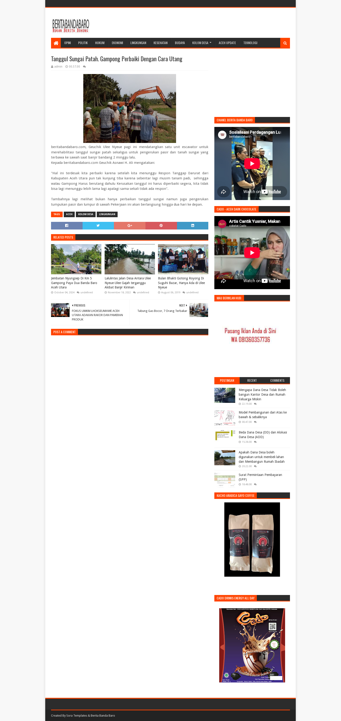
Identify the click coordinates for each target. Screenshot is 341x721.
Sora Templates (76, 715)
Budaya (180, 42)
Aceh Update (227, 42)
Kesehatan (160, 42)
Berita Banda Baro (103, 715)
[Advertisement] (205, 22)
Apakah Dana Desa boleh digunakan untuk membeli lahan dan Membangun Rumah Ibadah (262, 456)
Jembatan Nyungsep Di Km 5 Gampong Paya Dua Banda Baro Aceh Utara (74, 282)
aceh (69, 214)
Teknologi (250, 42)
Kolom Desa (200, 42)
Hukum (99, 42)
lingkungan (107, 214)
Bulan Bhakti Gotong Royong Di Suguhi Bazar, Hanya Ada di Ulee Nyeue (181, 282)
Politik (83, 42)
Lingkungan (138, 42)
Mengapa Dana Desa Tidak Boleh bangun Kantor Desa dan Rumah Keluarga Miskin (262, 394)
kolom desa (85, 214)
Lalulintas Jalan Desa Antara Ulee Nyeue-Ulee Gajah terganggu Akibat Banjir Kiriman (128, 282)
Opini (67, 42)
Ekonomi (117, 42)
